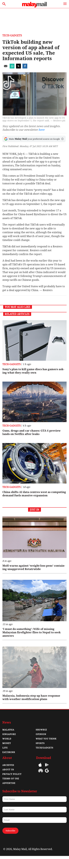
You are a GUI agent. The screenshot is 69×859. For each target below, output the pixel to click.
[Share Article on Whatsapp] (12, 67)
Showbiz (41, 729)
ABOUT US (8, 769)
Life (5, 747)
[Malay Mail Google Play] (47, 767)
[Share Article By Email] (5, 67)
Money (6, 743)
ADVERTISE (8, 783)
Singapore (9, 734)
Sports (40, 743)
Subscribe (10, 830)
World (6, 738)
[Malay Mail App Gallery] (40, 772)
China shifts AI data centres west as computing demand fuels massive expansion (34, 493)
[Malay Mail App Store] (40, 767)
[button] (62, 139)
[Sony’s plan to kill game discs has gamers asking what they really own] (34, 340)
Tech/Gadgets (44, 747)
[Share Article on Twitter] (18, 67)
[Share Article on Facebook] (24, 67)
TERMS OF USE (10, 778)
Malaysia (8, 729)
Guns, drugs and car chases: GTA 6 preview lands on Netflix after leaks (31, 432)
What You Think (46, 738)
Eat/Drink (8, 752)
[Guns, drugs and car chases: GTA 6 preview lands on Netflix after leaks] (34, 402)
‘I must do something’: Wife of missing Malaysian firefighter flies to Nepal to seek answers (31, 632)
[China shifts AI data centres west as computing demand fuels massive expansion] (34, 463)
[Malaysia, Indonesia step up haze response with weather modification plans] (34, 667)
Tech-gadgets (12, 35)
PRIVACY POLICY (12, 774)
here (41, 129)
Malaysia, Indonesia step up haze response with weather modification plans (31, 697)
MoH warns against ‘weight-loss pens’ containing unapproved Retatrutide (33, 567)
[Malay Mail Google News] (47, 772)
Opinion (41, 734)
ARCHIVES (8, 765)
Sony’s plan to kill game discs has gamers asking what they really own (33, 371)
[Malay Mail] (34, 6)
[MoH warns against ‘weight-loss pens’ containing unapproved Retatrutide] (34, 537)
